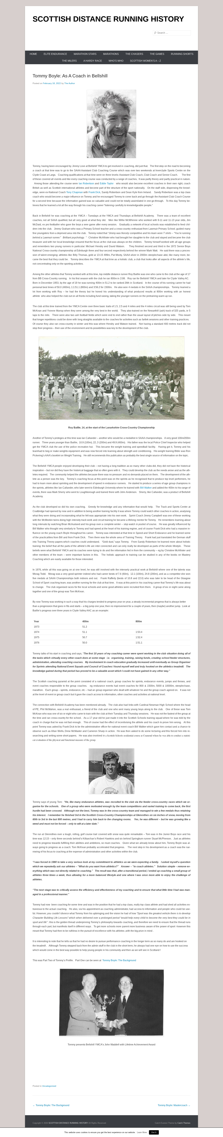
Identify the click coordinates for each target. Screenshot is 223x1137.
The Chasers (134, 54)
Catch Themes (183, 1123)
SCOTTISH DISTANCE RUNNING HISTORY (108, 19)
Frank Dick (94, 192)
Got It (153, 1132)
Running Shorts (182, 54)
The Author (69, 83)
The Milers (69, 61)
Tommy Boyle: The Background (119, 960)
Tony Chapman (74, 192)
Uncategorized (49, 1086)
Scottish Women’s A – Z (145, 61)
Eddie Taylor (106, 183)
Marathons (111, 54)
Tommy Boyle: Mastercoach (174, 1105)
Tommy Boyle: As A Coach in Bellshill (70, 75)
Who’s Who (116, 61)
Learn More (142, 1132)
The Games (157, 54)
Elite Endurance (55, 54)
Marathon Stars (85, 54)
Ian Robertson (86, 183)
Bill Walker (146, 487)
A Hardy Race (92, 61)
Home (33, 54)
